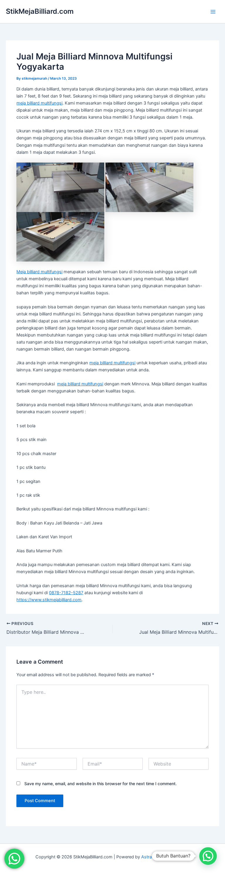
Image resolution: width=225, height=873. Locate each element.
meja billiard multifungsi (39, 103)
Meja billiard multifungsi (39, 271)
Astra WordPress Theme (165, 857)
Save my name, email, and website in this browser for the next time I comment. (100, 783)
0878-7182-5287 (66, 592)
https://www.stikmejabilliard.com (48, 599)
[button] (208, 856)
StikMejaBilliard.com (40, 11)
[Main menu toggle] (213, 12)
